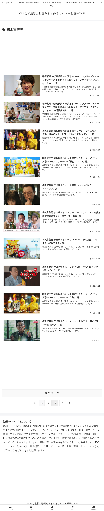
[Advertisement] (52, 51)
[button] (96, 391)
